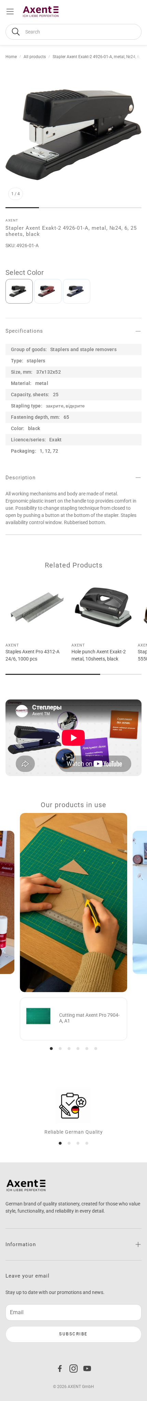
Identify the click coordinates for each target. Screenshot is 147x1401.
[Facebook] (60, 1368)
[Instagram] (73, 1368)
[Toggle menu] (10, 11)
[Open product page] (37, 607)
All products (35, 56)
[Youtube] (87, 1368)
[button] (73, 31)
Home (11, 56)
